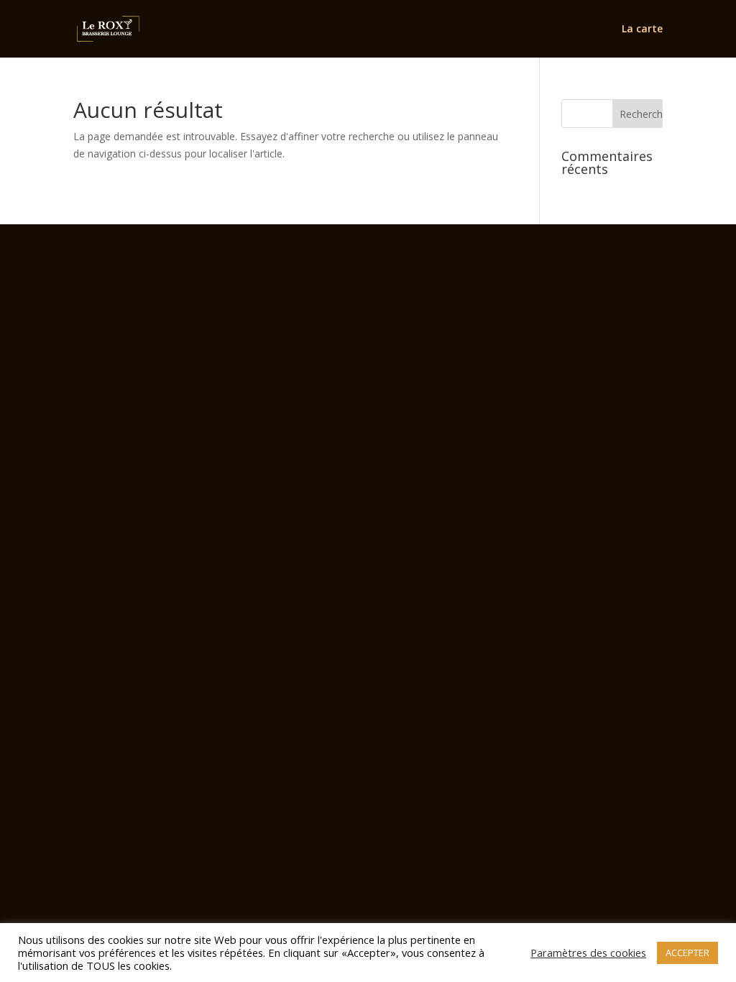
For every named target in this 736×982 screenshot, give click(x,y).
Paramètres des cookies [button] (588, 952)
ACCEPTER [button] (687, 952)
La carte (642, 29)
